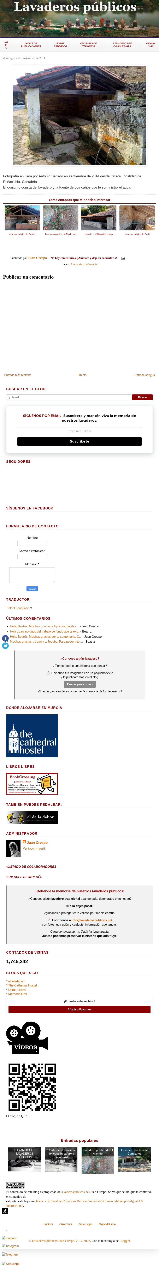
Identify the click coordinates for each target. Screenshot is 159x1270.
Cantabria (76, 264)
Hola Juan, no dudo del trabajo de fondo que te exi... (45, 631)
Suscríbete (79, 441)
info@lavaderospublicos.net (92, 920)
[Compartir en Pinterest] (146, 258)
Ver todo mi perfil (34, 848)
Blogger (124, 1241)
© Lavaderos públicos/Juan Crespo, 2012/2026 (59, 1241)
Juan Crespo (37, 842)
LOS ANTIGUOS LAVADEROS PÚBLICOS (24, 1153)
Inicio (83, 375)
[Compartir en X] (138, 258)
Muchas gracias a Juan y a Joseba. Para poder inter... (46, 641)
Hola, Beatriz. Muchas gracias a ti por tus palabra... (44, 626)
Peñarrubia (91, 264)
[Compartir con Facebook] (142, 258)
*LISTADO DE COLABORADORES (31, 866)
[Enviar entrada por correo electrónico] (123, 258)
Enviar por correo (80, 684)
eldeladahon (16, 981)
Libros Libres (17, 989)
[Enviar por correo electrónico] (131, 258)
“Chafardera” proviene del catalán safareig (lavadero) (61, 1153)
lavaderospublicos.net (75, 1192)
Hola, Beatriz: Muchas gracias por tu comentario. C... (46, 636)
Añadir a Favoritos (79, 1009)
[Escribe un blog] (134, 258)
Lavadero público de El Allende (98, 1151)
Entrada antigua (144, 375)
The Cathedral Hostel (22, 985)
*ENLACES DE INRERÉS (24, 877)
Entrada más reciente (17, 375)
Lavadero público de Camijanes (134, 1151)
